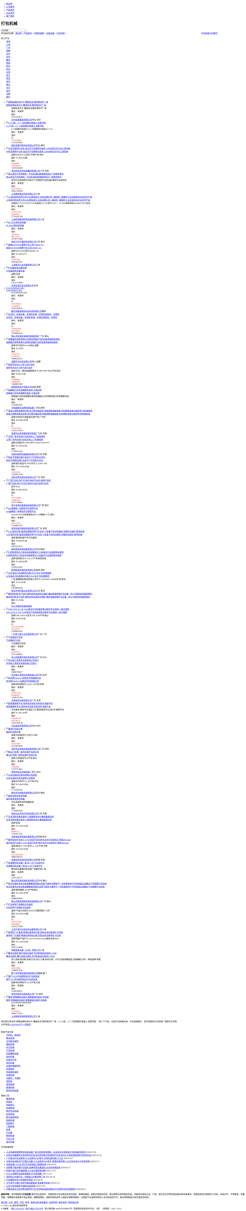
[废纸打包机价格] (14, 729)
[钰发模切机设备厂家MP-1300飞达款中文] (25, 863)
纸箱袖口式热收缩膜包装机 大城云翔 (22, 393)
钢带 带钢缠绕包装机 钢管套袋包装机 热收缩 (26, 1000)
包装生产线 (11, 1060)
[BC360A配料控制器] (16, 222)
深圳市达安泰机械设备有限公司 (25, 749)
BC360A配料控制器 (15, 225)
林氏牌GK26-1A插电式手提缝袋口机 (22, 681)
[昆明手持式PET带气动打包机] (20, 365)
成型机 (9, 1081)
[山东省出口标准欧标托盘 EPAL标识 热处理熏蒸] (28, 573)
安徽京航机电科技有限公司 (23, 860)
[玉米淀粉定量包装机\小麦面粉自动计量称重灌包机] (30, 817)
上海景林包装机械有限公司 (23, 1016)
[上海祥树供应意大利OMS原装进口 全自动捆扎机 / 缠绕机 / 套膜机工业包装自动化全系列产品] (49, 197)
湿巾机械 (10, 1142)
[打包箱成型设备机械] (16, 268)
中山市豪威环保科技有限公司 (24, 657)
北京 (8, 54)
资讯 (27, 1202)
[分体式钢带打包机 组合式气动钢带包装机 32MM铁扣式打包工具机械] (38, 148)
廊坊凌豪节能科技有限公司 (23, 145)
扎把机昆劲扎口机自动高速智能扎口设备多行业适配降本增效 (33, 555)
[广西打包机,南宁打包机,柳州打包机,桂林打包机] (28, 480)
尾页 (29, 1024)
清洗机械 (10, 1084)
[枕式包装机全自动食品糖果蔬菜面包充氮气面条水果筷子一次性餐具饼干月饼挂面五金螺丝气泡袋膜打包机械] (56, 884)
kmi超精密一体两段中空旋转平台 (21, 511)
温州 (8, 97)
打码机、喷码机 (13, 1035)
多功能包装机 (12, 1041)
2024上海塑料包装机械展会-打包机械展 (24, 1174)
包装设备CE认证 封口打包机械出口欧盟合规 (26, 1164)
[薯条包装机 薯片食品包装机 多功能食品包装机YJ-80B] (31, 953)
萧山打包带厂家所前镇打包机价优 (21, 755)
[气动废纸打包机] (14, 637)
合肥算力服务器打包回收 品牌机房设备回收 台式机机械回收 (33, 1167)
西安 (8, 63)
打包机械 (60, 33)
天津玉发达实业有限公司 (22, 286)
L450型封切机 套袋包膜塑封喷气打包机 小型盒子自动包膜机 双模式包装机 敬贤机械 (44, 535)
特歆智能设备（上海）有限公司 (25, 950)
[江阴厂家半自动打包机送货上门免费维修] (25, 436)
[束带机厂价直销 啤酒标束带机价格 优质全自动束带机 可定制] (34, 932)
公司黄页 (10, 7)
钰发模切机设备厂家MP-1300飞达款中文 (24, 866)
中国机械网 (39, 33)
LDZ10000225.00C (14, 290)
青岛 (8, 78)
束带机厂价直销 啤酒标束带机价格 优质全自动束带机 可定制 (33, 935)
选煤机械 (10, 1108)
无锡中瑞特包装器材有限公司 (24, 454)
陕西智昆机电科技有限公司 (23, 570)
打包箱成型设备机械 (15, 271)
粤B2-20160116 (17, 1209)
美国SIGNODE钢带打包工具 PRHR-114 (23, 248)
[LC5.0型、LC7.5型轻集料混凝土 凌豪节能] (26, 123)
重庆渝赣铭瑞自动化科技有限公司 (26, 311)
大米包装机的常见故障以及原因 (20, 778)
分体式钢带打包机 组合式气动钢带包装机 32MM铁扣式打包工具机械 (37, 152)
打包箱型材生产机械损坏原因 (19, 1180)
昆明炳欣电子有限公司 (21, 387)
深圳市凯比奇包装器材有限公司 (25, 171)
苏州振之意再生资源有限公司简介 (21, 663)
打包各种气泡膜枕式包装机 (18, 907)
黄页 (16, 1202)
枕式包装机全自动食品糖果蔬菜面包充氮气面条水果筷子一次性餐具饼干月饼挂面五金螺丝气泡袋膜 (55, 887)
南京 (8, 81)
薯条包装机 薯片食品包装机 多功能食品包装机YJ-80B (30, 956)
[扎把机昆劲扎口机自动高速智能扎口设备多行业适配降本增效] (35, 552)
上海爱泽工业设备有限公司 (23, 265)
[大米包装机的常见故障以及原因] (21, 775)
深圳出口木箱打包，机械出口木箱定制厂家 (25, 1177)
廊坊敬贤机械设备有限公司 (23, 549)
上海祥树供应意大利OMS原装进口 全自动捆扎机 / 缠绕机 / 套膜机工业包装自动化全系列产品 (48, 200)
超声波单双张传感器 (15, 799)
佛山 (8, 85)
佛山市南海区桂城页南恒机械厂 (25, 336)
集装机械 (10, 1087)
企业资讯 (10, 13)
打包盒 (9, 1133)
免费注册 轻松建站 (39, 1202)
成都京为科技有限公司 (21, 362)
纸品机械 (10, 1120)
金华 (8, 91)
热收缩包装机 (12, 1072)
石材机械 (10, 1114)
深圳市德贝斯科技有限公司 (23, 477)
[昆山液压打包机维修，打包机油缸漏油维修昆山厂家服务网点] (35, 174)
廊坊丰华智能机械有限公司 (23, 793)
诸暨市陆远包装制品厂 (21, 772)
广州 (8, 48)
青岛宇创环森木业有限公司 (23, 591)
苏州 (8, 57)
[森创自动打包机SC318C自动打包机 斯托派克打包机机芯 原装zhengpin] (38, 840)
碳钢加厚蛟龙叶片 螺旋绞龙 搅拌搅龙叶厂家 (26, 105)
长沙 (8, 88)
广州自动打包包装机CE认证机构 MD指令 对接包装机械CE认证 (34, 1158)
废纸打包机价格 (13, 732)
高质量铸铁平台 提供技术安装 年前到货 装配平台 (28, 706)
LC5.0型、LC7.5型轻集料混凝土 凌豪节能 (25, 126)
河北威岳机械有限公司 (21, 726)
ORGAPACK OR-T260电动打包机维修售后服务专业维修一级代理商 (36, 612)
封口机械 (10, 1047)
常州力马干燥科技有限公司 (23, 242)
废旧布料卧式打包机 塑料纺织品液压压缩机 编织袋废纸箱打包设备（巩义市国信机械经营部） (48, 597)
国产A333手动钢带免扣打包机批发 (21, 979)
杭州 (8, 69)
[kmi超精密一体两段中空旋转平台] (22, 508)
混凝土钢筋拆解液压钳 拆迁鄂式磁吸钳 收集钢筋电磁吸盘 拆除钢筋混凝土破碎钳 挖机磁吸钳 (48, 414)
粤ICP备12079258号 (34, 1209)
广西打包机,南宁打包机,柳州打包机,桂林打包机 (27, 483)
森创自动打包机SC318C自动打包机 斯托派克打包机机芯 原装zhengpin (37, 843)
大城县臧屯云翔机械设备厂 (23, 408)
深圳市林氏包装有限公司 (22, 994)
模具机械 (10, 1099)
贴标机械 (10, 1057)
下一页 (23, 1024)
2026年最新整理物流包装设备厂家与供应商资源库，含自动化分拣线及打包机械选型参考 (46, 1152)
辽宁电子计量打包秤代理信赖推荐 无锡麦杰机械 (28, 1183)
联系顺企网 (73, 1202)
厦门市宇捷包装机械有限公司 (24, 973)
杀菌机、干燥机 (13, 1078)
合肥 (8, 94)
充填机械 (10, 1075)
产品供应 (10, 10)
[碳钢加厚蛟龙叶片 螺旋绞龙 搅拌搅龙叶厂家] (27, 102)
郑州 (8, 66)
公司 (11, 1202)
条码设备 (10, 1063)
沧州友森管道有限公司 (21, 120)
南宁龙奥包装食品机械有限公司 (25, 505)
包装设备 (50, 33)
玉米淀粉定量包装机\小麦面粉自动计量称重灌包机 (29, 820)
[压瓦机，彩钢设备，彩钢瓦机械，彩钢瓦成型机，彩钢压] (32, 314)
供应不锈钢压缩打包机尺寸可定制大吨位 (24, 460)
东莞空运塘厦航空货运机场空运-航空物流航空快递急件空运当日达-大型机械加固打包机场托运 (48, 1155)
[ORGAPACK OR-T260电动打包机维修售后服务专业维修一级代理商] (37, 609)
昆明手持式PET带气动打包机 (19, 368)
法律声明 (53, 1202)
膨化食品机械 (12, 1117)
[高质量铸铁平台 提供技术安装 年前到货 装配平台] (29, 703)
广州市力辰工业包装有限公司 (24, 634)
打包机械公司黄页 (209, 33)
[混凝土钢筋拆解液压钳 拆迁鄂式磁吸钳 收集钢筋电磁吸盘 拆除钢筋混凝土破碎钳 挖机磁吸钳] (49, 411)
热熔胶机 (10, 1069)
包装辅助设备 (12, 1054)
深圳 (8, 41)
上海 (8, 45)
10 (19, 1024)
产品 (22, 1202)
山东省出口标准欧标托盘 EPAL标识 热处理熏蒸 (27, 576)
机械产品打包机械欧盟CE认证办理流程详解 (26, 1171)
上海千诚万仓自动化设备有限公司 (26, 929)
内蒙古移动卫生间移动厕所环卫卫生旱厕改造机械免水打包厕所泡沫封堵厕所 (41, 1189)
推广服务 (10, 16)
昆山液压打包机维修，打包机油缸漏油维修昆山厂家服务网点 (33, 177)
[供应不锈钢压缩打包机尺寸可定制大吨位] (25, 457)
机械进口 (10, 1105)
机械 (8, 1129)
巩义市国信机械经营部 (21, 606)
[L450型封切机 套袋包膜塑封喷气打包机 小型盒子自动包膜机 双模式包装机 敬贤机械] (45, 531)
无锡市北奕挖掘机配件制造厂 (24, 433)
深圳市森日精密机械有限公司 (24, 528)
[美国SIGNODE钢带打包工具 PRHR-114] (24, 245)
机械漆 (9, 1102)
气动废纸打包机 (13, 640)
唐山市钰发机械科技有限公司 (24, 881)
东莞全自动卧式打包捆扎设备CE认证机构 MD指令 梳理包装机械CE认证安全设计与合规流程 (48, 1161)
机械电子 (10, 1123)
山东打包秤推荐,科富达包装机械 (20, 1186)
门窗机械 (10, 1126)
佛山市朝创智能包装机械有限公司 (26, 901)
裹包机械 (10, 1038)
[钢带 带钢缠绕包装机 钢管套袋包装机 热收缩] (27, 997)
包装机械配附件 (13, 1066)
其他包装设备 (12, 1090)
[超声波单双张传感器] (16, 796)
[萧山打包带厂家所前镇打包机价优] (22, 752)
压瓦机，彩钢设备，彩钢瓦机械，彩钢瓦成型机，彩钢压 (31, 317)
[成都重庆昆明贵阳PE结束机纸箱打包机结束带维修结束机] (33, 339)
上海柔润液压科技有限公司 (23, 194)
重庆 (8, 60)
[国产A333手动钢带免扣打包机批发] (22, 976)
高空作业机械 (12, 1111)
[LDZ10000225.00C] (15, 288)
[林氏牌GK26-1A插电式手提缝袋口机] (23, 678)
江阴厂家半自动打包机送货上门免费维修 (24, 440)
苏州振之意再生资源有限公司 (24, 675)
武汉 (8, 75)
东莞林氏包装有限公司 (21, 700)
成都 (8, 51)
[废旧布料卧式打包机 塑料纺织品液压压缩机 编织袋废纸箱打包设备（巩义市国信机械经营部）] (49, 594)
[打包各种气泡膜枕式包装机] (19, 904)
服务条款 (63, 1202)
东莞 (8, 72)
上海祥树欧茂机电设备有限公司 (25, 219)
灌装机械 (10, 1044)
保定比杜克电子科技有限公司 (24, 814)
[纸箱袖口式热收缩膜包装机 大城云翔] (24, 390)
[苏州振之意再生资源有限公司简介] (22, 660)
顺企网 (9, 4)
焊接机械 (10, 1136)
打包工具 (10, 1139)
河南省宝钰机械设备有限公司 (24, 837)
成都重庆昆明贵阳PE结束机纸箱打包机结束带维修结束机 (32, 342)
